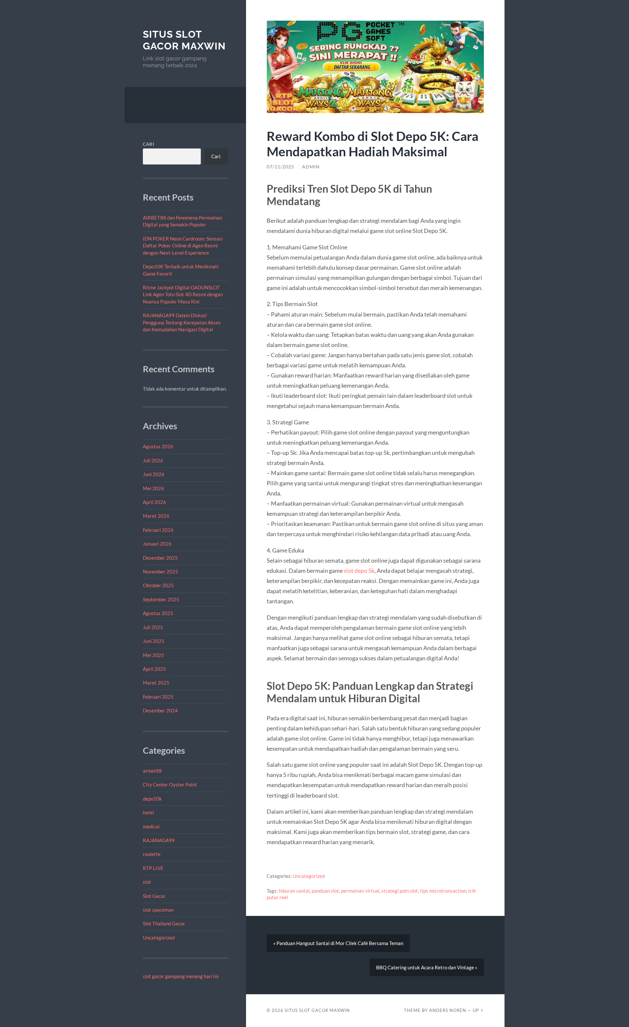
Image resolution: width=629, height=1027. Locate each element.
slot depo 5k (359, 570)
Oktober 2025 (158, 585)
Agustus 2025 (158, 613)
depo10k (152, 799)
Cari (148, 144)
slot (147, 882)
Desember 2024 (160, 710)
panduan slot (325, 891)
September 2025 (161, 599)
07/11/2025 (280, 166)
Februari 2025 (158, 697)
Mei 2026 (153, 488)
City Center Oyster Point (170, 784)
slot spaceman (158, 910)
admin (311, 166)
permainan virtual (360, 891)
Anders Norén (447, 1010)
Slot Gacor (154, 896)
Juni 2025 (153, 641)
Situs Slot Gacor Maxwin (184, 40)
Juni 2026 (153, 474)
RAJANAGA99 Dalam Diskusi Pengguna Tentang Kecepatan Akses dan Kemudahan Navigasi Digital (182, 322)
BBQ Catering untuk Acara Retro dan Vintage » (426, 967)
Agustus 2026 (158, 446)
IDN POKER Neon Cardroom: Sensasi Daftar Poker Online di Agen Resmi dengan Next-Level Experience (183, 246)
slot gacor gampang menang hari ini (181, 976)
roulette (152, 854)
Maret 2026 (156, 516)
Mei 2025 (153, 655)
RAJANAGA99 (159, 840)
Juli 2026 (153, 460)
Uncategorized (159, 937)
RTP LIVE (153, 868)
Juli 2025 (153, 627)
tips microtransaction (443, 891)
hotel (148, 812)
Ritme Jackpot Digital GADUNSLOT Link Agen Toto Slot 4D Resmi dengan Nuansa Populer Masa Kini (183, 294)
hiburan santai (294, 891)
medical (151, 826)
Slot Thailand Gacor (164, 923)
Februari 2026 (158, 530)
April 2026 (154, 502)
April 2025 (154, 669)
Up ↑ (478, 1010)
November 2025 (160, 571)
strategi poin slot (399, 891)
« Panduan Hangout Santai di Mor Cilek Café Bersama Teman (338, 943)
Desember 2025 (160, 558)
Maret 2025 (156, 683)
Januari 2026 (157, 544)
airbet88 (152, 771)
